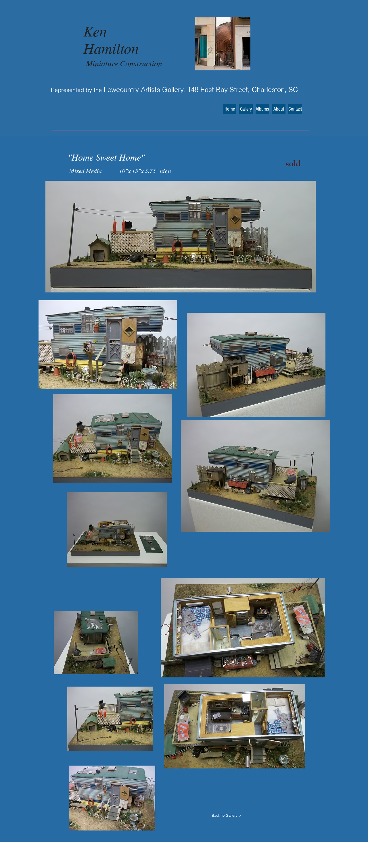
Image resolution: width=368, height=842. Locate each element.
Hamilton (111, 48)
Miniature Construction (124, 63)
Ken (95, 31)
